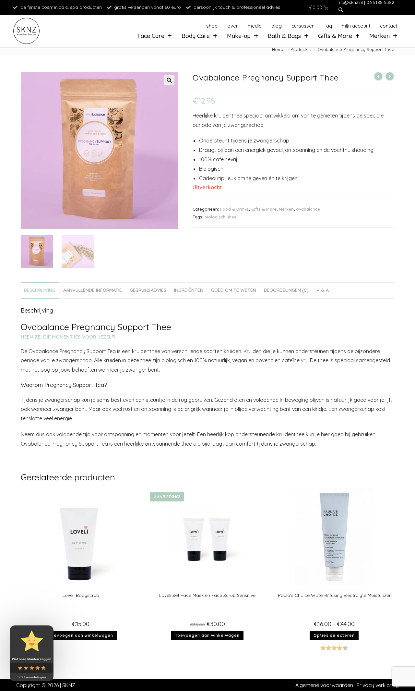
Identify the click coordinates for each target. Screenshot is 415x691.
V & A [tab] (322, 290)
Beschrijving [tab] (39, 290)
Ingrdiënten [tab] (188, 290)
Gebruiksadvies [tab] (148, 290)
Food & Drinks (234, 209)
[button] (169, 80)
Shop (212, 26)
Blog (276, 26)
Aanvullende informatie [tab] (92, 290)
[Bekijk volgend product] (389, 76)
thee (232, 216)
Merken (379, 36)
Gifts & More (335, 36)
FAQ (328, 26)
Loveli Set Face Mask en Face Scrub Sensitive (207, 595)
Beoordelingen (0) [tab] (286, 290)
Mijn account (356, 26)
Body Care (196, 36)
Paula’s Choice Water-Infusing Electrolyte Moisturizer (334, 595)
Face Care (150, 36)
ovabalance (308, 209)
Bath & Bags (284, 36)
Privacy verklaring (378, 685)
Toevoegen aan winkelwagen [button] (81, 635)
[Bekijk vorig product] (378, 76)
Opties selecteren (334, 635)
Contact (388, 26)
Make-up (239, 36)
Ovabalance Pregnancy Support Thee (355, 49)
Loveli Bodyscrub (81, 595)
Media (255, 26)
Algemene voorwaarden (324, 685)
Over (232, 26)
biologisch (215, 216)
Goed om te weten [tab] (233, 290)
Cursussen (302, 26)
